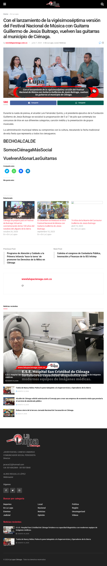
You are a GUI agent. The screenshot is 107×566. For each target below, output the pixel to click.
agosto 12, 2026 (23, 391)
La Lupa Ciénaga (15, 560)
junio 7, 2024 (37, 43)
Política (75, 504)
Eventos (6, 511)
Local (56, 43)
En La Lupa (14, 14)
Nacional (42, 508)
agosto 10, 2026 (23, 404)
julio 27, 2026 (22, 414)
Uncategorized (78, 511)
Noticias (62, 43)
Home (5, 14)
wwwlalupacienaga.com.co (16, 43)
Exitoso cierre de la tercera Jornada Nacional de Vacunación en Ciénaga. (45, 410)
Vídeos (75, 515)
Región (75, 508)
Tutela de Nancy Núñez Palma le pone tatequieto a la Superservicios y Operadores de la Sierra (53, 388)
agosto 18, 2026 (12, 381)
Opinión (41, 515)
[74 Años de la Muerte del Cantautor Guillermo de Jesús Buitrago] (87, 210)
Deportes (7, 504)
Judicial (6, 515)
